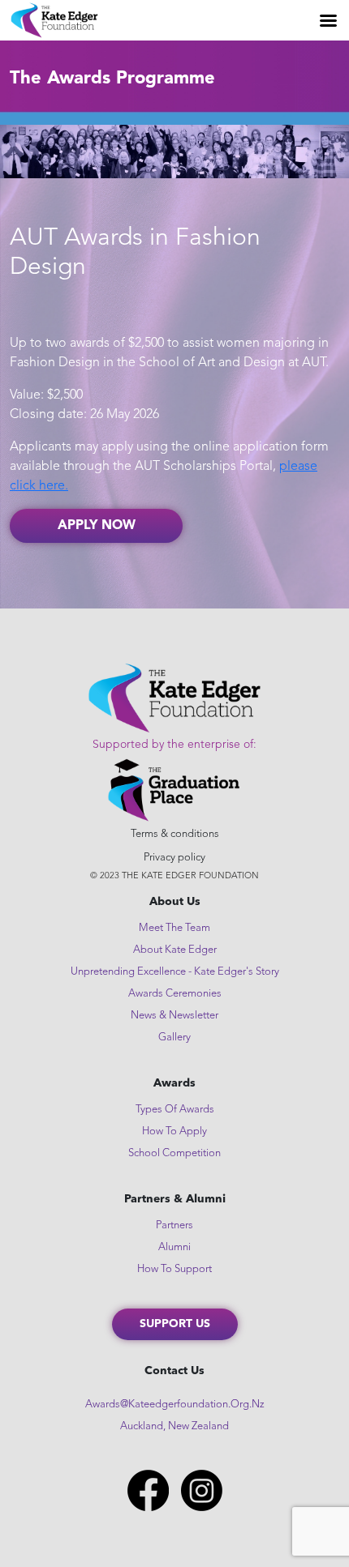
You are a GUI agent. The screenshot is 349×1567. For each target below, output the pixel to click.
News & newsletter (174, 1015)
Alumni (174, 1247)
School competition (174, 1153)
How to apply (174, 1131)
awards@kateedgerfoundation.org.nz (175, 1404)
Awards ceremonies (175, 993)
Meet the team (174, 928)
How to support (174, 1269)
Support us (175, 1324)
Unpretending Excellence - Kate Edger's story (175, 972)
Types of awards (175, 1109)
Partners (174, 1225)
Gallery (174, 1037)
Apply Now (97, 525)
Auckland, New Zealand (174, 1426)
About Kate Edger (175, 950)
